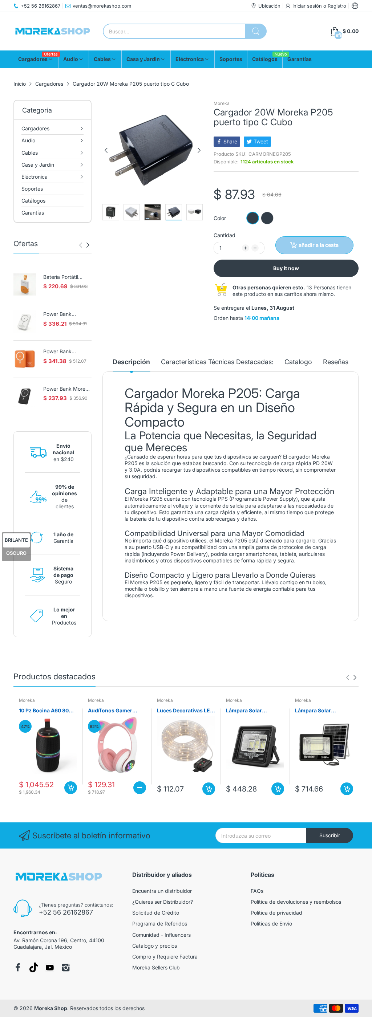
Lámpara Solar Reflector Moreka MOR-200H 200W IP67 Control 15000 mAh (323, 710)
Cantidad (224, 235)
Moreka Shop (50, 1008)
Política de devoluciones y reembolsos (296, 902)
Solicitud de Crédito (155, 913)
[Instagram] (65, 967)
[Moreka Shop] (52, 31)
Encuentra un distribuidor (162, 891)
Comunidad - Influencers (161, 935)
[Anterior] (88, 245)
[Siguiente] (80, 245)
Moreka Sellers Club (156, 967)
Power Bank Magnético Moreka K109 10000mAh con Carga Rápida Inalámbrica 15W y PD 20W (65, 351)
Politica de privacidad (276, 913)
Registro (337, 6)
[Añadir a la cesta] (70, 787)
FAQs (257, 891)
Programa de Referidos (159, 923)
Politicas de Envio (271, 923)
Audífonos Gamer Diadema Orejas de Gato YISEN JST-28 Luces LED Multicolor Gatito (114, 710)
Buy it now (286, 268)
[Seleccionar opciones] (139, 787)
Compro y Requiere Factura (165, 956)
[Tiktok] (33, 967)
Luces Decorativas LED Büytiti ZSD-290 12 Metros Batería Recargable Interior (185, 710)
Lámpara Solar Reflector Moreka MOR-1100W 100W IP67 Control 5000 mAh (255, 710)
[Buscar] (256, 31)
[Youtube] (49, 967)
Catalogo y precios (154, 946)
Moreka (222, 103)
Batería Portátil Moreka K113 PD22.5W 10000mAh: (60, 277)
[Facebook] (17, 967)
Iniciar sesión (307, 6)
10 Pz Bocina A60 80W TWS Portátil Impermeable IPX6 (46, 710)
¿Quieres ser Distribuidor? (162, 902)
